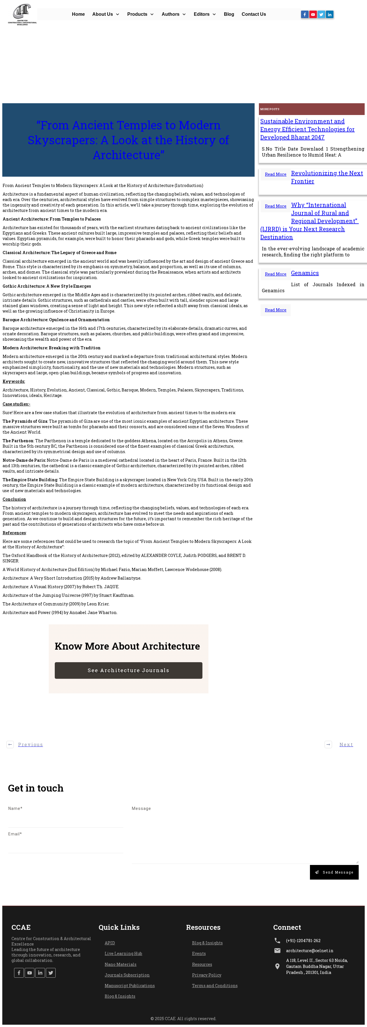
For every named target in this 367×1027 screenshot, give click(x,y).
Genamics (305, 272)
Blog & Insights (120, 996)
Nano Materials (120, 964)
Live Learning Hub (123, 953)
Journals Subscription (127, 975)
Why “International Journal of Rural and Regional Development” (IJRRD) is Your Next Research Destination (309, 221)
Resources (202, 964)
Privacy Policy (206, 975)
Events (199, 953)
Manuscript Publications (130, 985)
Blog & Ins (202, 943)
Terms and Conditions (215, 985)
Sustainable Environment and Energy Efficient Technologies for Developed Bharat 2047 (307, 129)
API (108, 943)
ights (217, 943)
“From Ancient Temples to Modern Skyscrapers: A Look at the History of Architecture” (128, 139)
